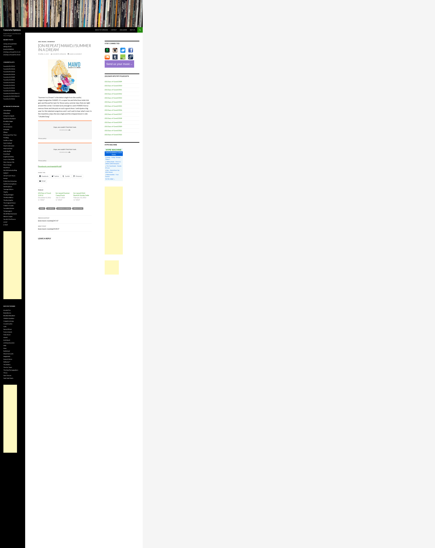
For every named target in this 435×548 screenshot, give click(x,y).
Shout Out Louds (8, 354)
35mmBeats (7, 110)
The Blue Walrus (8, 197)
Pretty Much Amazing (9, 181)
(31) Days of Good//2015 (113, 106)
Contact (114, 30)
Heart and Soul (7, 148)
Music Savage (7, 165)
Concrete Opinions (12, 30)
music (44, 41)
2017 (39, 41)
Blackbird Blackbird (9, 315)
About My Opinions (101, 30)
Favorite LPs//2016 (9, 99)
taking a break (7, 46)
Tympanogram (7, 211)
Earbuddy (6, 129)
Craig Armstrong (8, 321)
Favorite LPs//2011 (9, 82)
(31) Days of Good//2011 (113, 90)
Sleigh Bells (6, 356)
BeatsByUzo (7, 313)
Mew (4, 348)
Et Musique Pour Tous (10, 135)
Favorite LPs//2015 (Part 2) (11, 96)
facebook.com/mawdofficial (50, 166)
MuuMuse (6, 167)
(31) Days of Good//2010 (113, 86)
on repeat (51, 41)
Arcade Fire (7, 310)
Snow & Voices (7, 359)
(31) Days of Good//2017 (113, 114)
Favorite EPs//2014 (9, 69)
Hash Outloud (7, 143)
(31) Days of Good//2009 (113, 81)
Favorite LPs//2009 (9, 77)
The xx (5, 373)
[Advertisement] (114, 221)
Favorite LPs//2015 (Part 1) (11, 93)
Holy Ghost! (7, 335)
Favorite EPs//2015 (9, 72)
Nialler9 (5, 173)
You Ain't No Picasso (9, 219)
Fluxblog (5, 137)
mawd (42, 208)
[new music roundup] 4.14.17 (48, 227)
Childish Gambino (8, 318)
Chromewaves (7, 127)
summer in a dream (64, 208)
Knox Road (6, 154)
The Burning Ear (8, 200)
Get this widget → (110, 179)
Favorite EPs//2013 (9, 66)
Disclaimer (123, 30)
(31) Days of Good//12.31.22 (11, 52)
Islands (5, 337)
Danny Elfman (7, 329)
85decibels (6, 113)
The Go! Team (7, 367)
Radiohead (6, 351)
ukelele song (77, 208)
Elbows (5, 132)
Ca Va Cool (6, 124)
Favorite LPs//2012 (9, 85)
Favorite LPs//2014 (9, 91)
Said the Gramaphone (9, 184)
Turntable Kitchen (8, 208)
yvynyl (5, 222)
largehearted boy (8, 157)
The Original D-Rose (9, 203)
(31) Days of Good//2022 (113, 135)
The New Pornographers (10, 370)
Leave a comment (75, 54)
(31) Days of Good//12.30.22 (11, 55)
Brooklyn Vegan (8, 121)
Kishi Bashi (6, 340)
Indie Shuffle (7, 151)
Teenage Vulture (8, 189)
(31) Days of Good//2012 (113, 94)
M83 (4, 345)
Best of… (133, 30)
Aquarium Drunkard (9, 118)
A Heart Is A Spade (8, 116)
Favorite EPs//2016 (9, 74)
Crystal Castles (7, 324)
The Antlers (7, 364)
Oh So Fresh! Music (9, 176)
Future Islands (7, 332)
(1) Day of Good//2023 (10, 44)
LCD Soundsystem (8, 343)
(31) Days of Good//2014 (113, 102)
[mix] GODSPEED (8, 49)
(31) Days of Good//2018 (113, 118)
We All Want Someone (10, 214)
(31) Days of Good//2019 (113, 122)
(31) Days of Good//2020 (113, 126)
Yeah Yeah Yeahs (8, 378)
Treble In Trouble (8, 205)
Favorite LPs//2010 (9, 80)
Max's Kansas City (8, 162)
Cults (5, 326)
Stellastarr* (6, 362)
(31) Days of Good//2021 (113, 130)
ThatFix (5, 192)
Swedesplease (7, 186)
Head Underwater (8, 146)
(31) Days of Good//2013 (113, 98)
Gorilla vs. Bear (8, 140)
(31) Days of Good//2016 (113, 110)
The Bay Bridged (8, 195)
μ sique (5, 225)
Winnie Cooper (8, 216)
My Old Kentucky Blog (10, 170)
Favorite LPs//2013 (9, 88)
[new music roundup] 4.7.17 (48, 219)
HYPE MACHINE (113, 150)
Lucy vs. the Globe (8, 159)
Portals (5, 178)
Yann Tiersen (7, 375)
